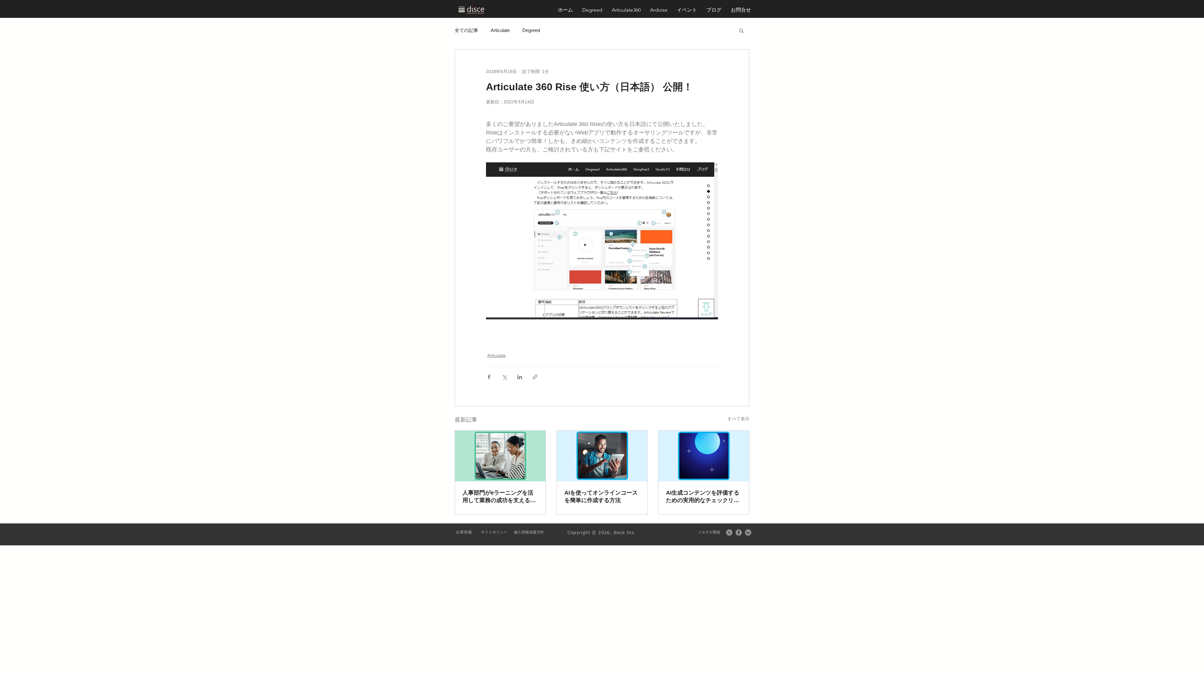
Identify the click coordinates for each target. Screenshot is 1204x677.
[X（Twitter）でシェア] (504, 377)
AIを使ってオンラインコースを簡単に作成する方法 (601, 496)
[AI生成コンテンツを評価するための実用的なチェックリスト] (703, 456)
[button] (741, 10)
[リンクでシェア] (535, 377)
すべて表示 (738, 418)
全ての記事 (466, 30)
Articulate (500, 30)
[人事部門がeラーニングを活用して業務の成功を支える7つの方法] (500, 456)
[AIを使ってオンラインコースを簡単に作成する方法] (602, 456)
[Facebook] (739, 532)
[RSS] (729, 532)
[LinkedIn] (748, 532)
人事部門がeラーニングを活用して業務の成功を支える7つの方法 (497, 497)
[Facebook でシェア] (489, 377)
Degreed (531, 30)
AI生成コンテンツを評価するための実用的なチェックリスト (702, 497)
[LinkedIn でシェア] (520, 377)
